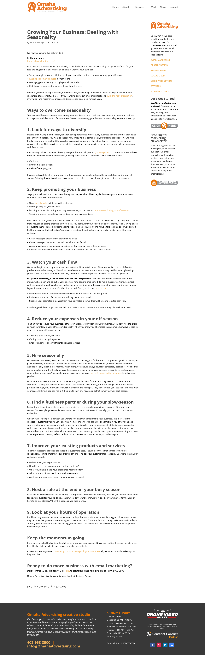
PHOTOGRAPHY (158, 70)
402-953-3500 (38, 642)
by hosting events (102, 152)
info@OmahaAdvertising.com (53, 646)
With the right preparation (119, 95)
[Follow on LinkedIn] (165, 645)
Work (153, 7)
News (163, 7)
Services (139, 7)
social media (41, 203)
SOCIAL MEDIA (158, 75)
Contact (174, 7)
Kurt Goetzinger (37, 42)
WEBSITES (156, 86)
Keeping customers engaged (42, 78)
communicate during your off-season (111, 210)
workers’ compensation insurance (105, 373)
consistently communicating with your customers (76, 551)
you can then (101, 288)
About (125, 7)
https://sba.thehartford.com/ (41, 61)
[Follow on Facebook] (152, 645)
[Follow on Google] (171, 645)
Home (115, 7)
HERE (67, 570)
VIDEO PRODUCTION (161, 81)
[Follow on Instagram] (159, 645)
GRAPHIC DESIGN (159, 65)
